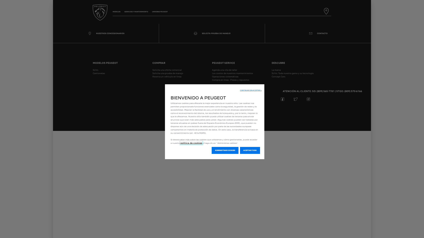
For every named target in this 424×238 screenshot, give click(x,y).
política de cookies (191, 143)
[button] (251, 90)
